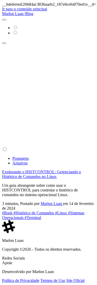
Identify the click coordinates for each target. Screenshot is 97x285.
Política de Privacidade (20, 280)
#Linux (61, 213)
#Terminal (33, 217)
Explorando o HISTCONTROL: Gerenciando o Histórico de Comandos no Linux (41, 174)
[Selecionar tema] (4, 20)
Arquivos (20, 163)
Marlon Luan (52, 203)
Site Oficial (75, 280)
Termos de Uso (52, 280)
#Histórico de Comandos (34, 213)
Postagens (20, 158)
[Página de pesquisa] (4, 43)
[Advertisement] (48, 95)
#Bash (7, 213)
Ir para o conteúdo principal (24, 9)
